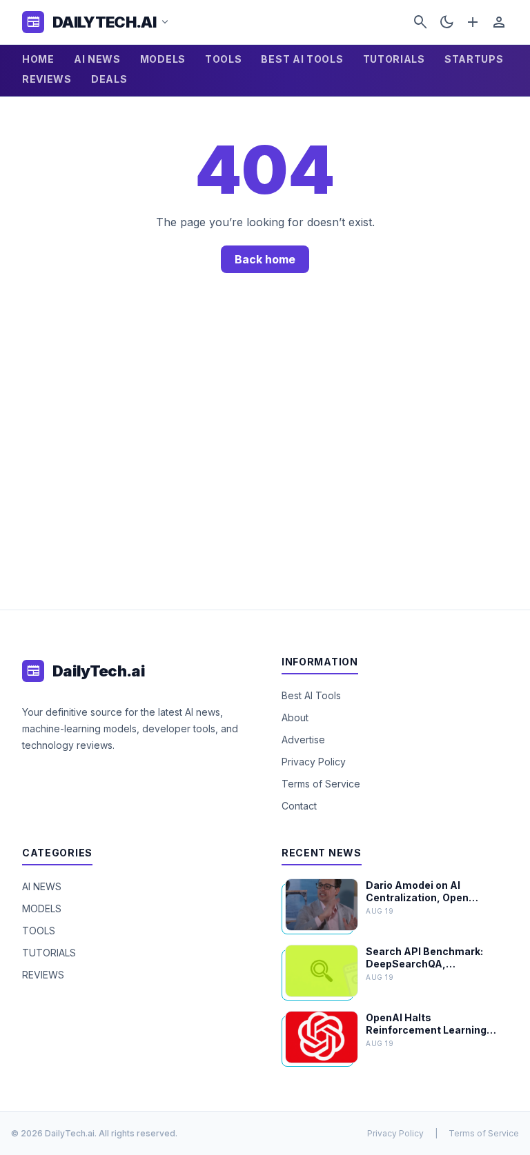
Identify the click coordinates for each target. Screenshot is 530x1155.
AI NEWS (97, 59)
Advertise (303, 739)
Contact (299, 806)
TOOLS (223, 59)
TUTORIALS (394, 59)
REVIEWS (47, 79)
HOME (38, 59)
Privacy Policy (314, 761)
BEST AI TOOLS (302, 59)
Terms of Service (321, 784)
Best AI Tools (311, 695)
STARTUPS (474, 59)
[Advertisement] (265, 457)
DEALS (109, 79)
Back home (265, 259)
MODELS (163, 59)
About (295, 717)
